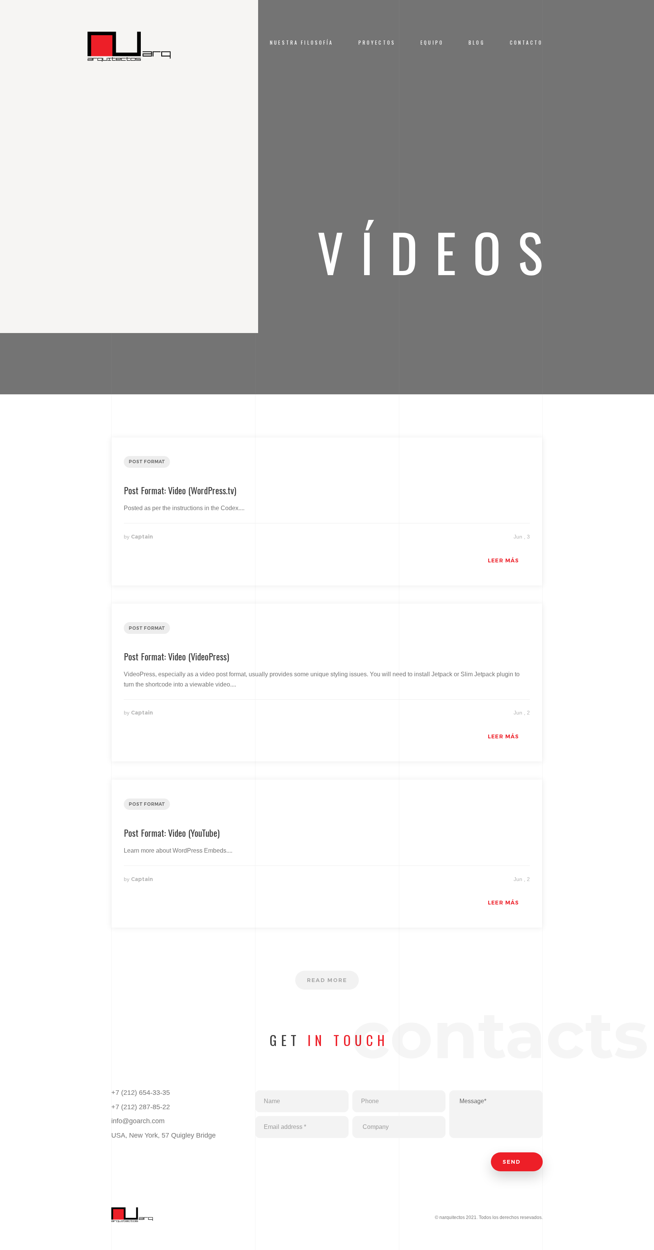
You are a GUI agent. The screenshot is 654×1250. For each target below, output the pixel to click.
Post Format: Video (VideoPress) (176, 656)
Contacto (526, 42)
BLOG (477, 42)
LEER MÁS (503, 560)
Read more (327, 980)
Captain (142, 536)
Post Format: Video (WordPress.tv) (180, 490)
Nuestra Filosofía (301, 42)
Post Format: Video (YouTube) (172, 832)
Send (513, 1161)
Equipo (432, 42)
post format (147, 461)
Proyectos (377, 42)
